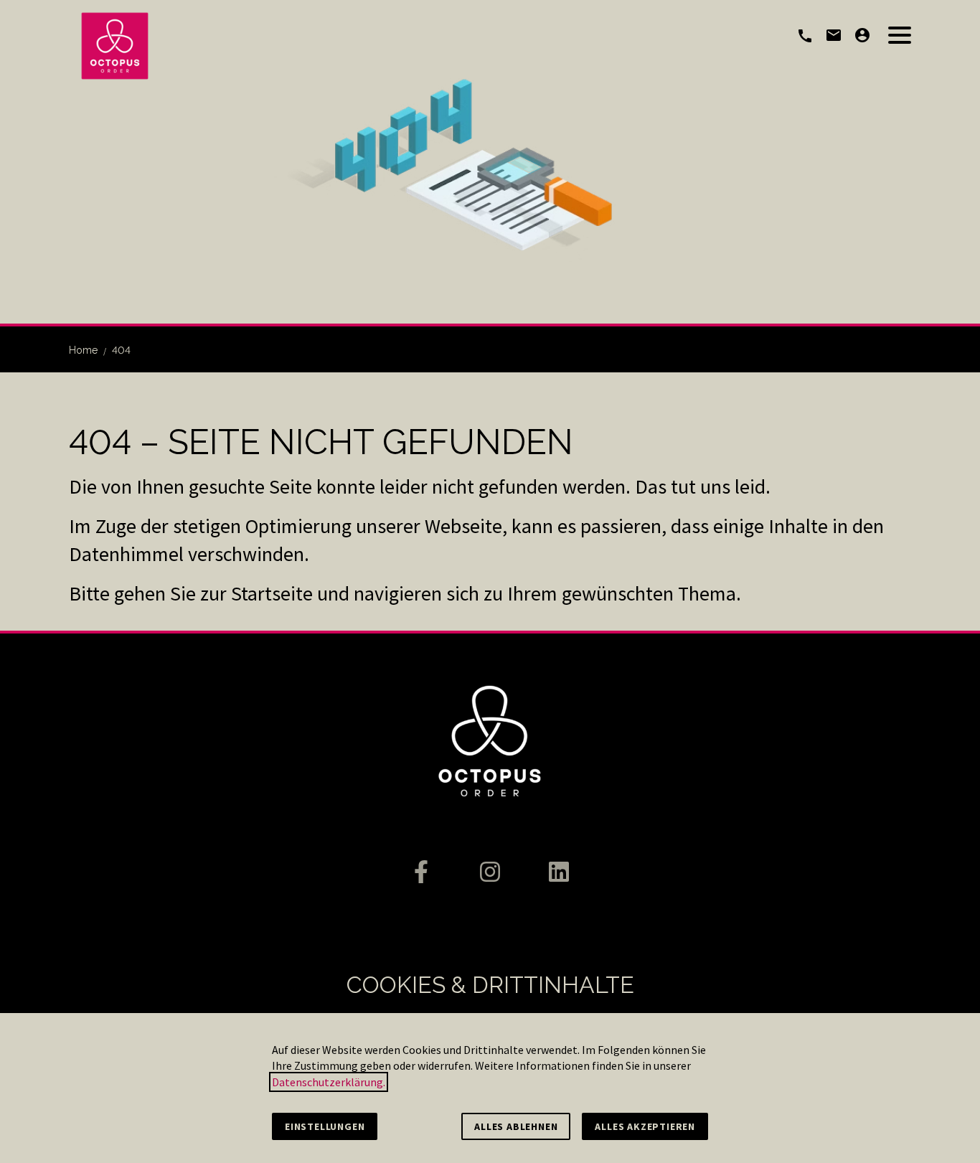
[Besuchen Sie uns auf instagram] (490, 871)
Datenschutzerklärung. (328, 1082)
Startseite (272, 593)
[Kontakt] (833, 35)
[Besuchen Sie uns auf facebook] (421, 871)
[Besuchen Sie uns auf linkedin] (559, 871)
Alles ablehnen (515, 1126)
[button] (899, 35)
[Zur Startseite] (115, 46)
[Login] (862, 35)
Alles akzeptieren (645, 1126)
